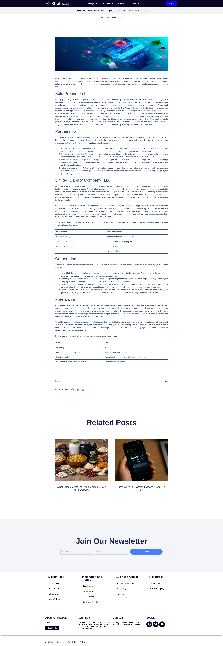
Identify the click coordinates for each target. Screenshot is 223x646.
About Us (49, 622)
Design (91, 3)
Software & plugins (158, 588)
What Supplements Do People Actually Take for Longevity (81, 488)
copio (69, 3)
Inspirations (54, 588)
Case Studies (54, 583)
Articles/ (93, 10)
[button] (72, 389)
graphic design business (80, 137)
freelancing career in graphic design (88, 322)
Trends (121, 3)
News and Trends (90, 602)
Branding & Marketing (125, 583)
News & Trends (55, 599)
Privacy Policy (78, 642)
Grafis (58, 3)
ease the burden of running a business (96, 151)
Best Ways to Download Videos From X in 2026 (141, 488)
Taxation (120, 594)
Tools (134, 3)
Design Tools (155, 583)
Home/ (81, 10)
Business (106, 3)
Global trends (55, 594)
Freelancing (121, 588)
